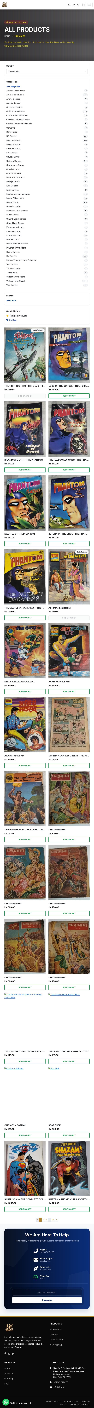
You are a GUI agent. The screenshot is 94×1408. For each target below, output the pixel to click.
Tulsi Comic (11, 272)
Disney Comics (13, 144)
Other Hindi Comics (15, 223)
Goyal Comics (12, 169)
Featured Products (18, 316)
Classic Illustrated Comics (18, 119)
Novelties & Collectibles (17, 210)
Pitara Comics (12, 239)
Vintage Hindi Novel (15, 281)
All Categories (13, 86)
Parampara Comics (15, 227)
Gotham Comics (13, 161)
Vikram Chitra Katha (15, 277)
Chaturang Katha (14, 107)
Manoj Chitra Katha (15, 198)
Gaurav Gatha (12, 157)
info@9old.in (59, 1387)
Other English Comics (16, 219)
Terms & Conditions (80, 1405)
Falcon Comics (13, 148)
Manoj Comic (12, 202)
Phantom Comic (13, 235)
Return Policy (71, 1401)
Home (7, 36)
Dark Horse (11, 132)
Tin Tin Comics (13, 268)
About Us (8, 1373)
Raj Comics (11, 256)
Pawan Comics (13, 231)
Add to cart (69, 396)
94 (53, 1220)
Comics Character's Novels (19, 123)
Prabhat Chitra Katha (16, 248)
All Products (55, 1329)
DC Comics (11, 136)
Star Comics (12, 264)
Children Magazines (15, 111)
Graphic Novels (13, 173)
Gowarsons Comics (15, 165)
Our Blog (8, 1378)
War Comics (12, 285)
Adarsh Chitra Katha (15, 90)
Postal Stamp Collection (17, 243)
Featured (54, 1334)
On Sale (12, 320)
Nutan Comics (12, 214)
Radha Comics (13, 252)
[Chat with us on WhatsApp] (5, 1402)
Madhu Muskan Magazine (18, 194)
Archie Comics (13, 99)
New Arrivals (56, 1345)
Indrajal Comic (13, 181)
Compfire (10, 128)
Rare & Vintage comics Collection (21, 260)
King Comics (12, 185)
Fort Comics (12, 152)
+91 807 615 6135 (61, 1382)
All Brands (11, 300)
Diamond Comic (13, 140)
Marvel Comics (13, 206)
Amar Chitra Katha (15, 94)
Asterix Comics (13, 103)
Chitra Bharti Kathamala (17, 115)
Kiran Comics (12, 190)
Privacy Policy (53, 1401)
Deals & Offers (56, 1339)
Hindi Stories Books (15, 177)
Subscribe (47, 1300)
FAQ (6, 1384)
